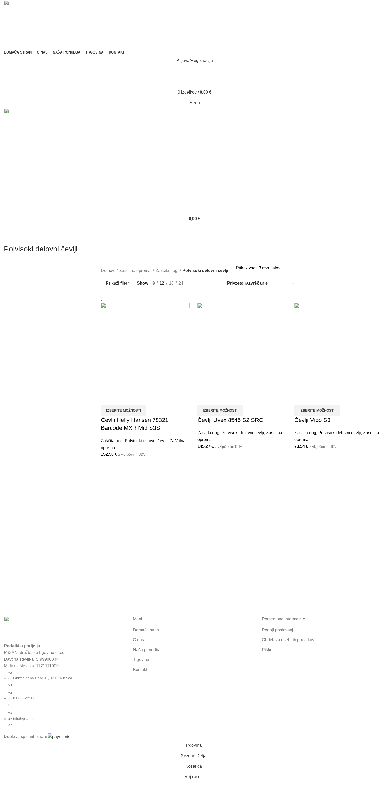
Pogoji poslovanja (279, 630)
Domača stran (146, 630)
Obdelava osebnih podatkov (288, 640)
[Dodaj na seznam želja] (133, 398)
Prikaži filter (117, 283)
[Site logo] (27, 24)
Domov (108, 270)
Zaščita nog (167, 270)
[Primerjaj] (107, 398)
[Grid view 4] (216, 283)
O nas (138, 640)
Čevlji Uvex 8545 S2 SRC (230, 420)
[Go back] (10, 237)
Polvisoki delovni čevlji (146, 441)
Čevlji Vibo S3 (312, 420)
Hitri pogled (120, 398)
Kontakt (140, 669)
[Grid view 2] (196, 283)
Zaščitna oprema (135, 270)
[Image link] (17, 629)
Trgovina (141, 659)
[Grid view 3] (206, 283)
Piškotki (269, 650)
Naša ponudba (147, 650)
